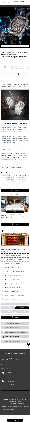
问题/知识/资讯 (18, 52)
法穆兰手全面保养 (22, 307)
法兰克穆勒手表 (22, 311)
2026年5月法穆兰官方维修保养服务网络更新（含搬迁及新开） (12, 181)
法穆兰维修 (3, 81)
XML (15, 405)
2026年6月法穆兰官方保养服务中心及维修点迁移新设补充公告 (12, 175)
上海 (23, 52)
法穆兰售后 (8, 304)
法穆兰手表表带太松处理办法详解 (11, 291)
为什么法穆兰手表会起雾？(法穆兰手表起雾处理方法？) (15, 259)
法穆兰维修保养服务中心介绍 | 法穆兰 (12, 267)
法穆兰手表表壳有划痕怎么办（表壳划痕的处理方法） (14, 164)
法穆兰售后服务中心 (19, 1)
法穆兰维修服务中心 (14, 86)
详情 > (8, 251)
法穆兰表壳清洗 (8, 307)
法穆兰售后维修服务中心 (9, 52)
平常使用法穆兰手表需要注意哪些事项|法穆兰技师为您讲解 (16, 271)
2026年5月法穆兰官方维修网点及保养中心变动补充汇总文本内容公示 (14, 179)
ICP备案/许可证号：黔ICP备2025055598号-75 (15, 403)
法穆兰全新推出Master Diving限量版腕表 (13, 275)
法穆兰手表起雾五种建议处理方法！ (12, 279)
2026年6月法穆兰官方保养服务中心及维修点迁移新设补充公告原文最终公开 (15, 177)
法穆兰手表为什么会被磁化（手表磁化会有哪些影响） (14, 167)
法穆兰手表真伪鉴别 (8, 311)
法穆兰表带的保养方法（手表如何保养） (13, 263)
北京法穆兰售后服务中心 (15, 194)
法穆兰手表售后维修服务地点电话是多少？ (13, 255)
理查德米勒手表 (22, 304)
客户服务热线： (15, 401)
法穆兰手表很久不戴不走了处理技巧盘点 (13, 287)
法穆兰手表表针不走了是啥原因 (21, 181)
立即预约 (15, 211)
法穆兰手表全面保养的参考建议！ (11, 283)
